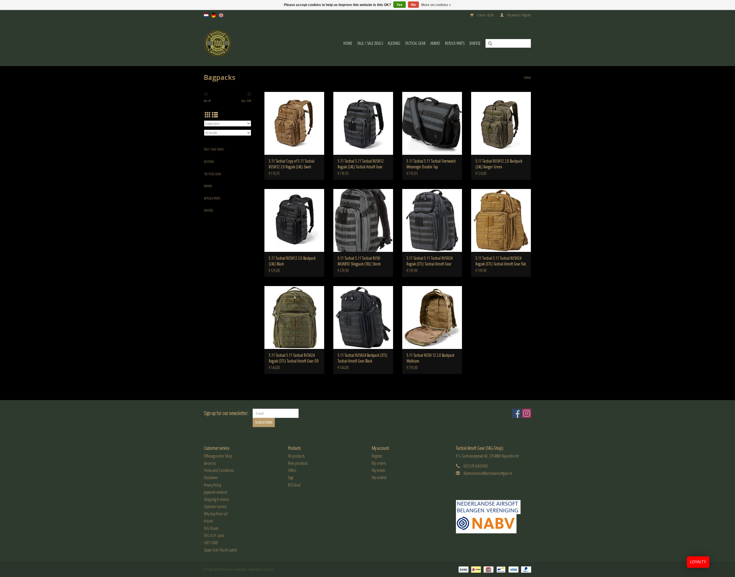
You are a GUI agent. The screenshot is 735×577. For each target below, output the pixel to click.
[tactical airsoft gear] (225, 43)
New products (297, 463)
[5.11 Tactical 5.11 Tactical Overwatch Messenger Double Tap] (432, 123)
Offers (292, 470)
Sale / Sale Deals (370, 43)
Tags (290, 477)
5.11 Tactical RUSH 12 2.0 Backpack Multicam (430, 358)
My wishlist (379, 477)
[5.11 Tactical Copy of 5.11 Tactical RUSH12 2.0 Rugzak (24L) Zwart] (294, 123)
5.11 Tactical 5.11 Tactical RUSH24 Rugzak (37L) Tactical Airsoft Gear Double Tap (429, 261)
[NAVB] (493, 507)
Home (347, 43)
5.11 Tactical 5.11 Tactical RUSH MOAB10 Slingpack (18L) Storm (359, 261)
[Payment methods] (463, 569)
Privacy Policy (212, 485)
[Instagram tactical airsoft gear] (526, 413)
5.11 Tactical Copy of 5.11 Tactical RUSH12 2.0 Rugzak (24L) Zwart (291, 163)
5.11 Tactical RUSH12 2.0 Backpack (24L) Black (292, 261)
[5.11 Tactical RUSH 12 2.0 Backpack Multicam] (432, 317)
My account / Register (518, 15)
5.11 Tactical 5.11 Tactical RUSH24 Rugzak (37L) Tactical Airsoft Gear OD (294, 358)
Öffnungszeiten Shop (218, 456)
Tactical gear (415, 43)
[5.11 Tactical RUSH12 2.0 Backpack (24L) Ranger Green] (501, 123)
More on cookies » (436, 5)
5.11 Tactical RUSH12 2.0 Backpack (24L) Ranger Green (498, 163)
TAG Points (211, 528)
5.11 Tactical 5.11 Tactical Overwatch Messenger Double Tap (431, 163)
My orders (379, 463)
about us (210, 463)
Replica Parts (455, 43)
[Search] (488, 44)
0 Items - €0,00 (485, 15)
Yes (399, 5)
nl (206, 15)
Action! (208, 521)
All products (296, 456)
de (213, 15)
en (221, 15)
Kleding (394, 43)
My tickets (378, 470)
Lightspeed (268, 569)
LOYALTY (698, 562)
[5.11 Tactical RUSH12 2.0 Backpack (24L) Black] (294, 220)
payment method (215, 492)
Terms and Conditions (219, 470)
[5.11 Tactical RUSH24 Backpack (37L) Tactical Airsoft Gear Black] (363, 317)
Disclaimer (211, 477)
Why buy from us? (216, 513)
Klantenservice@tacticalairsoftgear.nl (488, 473)
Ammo (435, 43)
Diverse (475, 43)
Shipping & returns (216, 499)
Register (377, 456)
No (413, 5)
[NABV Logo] (493, 523)
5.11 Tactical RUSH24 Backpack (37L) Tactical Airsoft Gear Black (362, 358)
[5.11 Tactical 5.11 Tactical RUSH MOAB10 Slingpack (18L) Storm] (363, 220)
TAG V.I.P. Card (214, 535)
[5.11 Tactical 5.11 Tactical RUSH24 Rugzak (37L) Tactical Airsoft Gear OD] (294, 317)
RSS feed (294, 485)
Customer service (215, 506)
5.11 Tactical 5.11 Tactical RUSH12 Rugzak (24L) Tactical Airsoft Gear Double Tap (361, 164)
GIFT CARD (211, 542)
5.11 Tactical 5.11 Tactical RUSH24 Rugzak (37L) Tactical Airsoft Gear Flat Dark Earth (500, 261)
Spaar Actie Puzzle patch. (221, 550)
